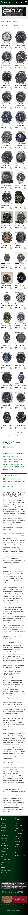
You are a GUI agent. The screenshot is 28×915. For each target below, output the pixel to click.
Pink (12, 486)
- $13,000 (16, 464)
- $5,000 (10, 459)
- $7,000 (20, 459)
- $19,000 (5, 469)
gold (4, 486)
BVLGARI (4, 838)
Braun (23, 481)
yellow (4, 481)
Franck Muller (5, 846)
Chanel (3, 875)
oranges (19, 479)
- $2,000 (13, 456)
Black (11, 484)
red (18, 484)
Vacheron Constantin (7, 870)
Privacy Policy (19, 844)
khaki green (10, 481)
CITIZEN (8, 21)
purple (8, 479)
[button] (11, 48)
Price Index (18, 839)
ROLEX (3, 823)
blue (8, 484)
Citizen (3, 843)
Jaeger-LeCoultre (6, 859)
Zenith (3, 867)
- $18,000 (22, 466)
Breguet (3, 832)
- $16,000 (11, 466)
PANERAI (4, 854)
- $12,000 (11, 464)
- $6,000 (15, 459)
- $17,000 (17, 466)
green (15, 481)
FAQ (16, 828)
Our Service (18, 833)
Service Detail (19, 831)
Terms (17, 846)
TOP (2, 21)
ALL (4, 447)
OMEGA (3, 830)
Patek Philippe (5, 862)
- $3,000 (18, 456)
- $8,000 (5, 461)
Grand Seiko (4, 848)
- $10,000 (15, 461)
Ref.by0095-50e (10, 447)
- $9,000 (10, 461)
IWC (2, 857)
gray (22, 484)
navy (4, 484)
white (15, 484)
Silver (8, 486)
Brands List (18, 836)
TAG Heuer (4, 872)
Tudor (2, 864)
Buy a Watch (18, 825)
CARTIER (4, 840)
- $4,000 (5, 459)
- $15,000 (5, 466)
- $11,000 (5, 464)
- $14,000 (22, 464)
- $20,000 (11, 469)
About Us (17, 841)
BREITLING (4, 835)
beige (19, 481)
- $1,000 (8, 456)
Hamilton (3, 851)
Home (17, 823)
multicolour (13, 479)
